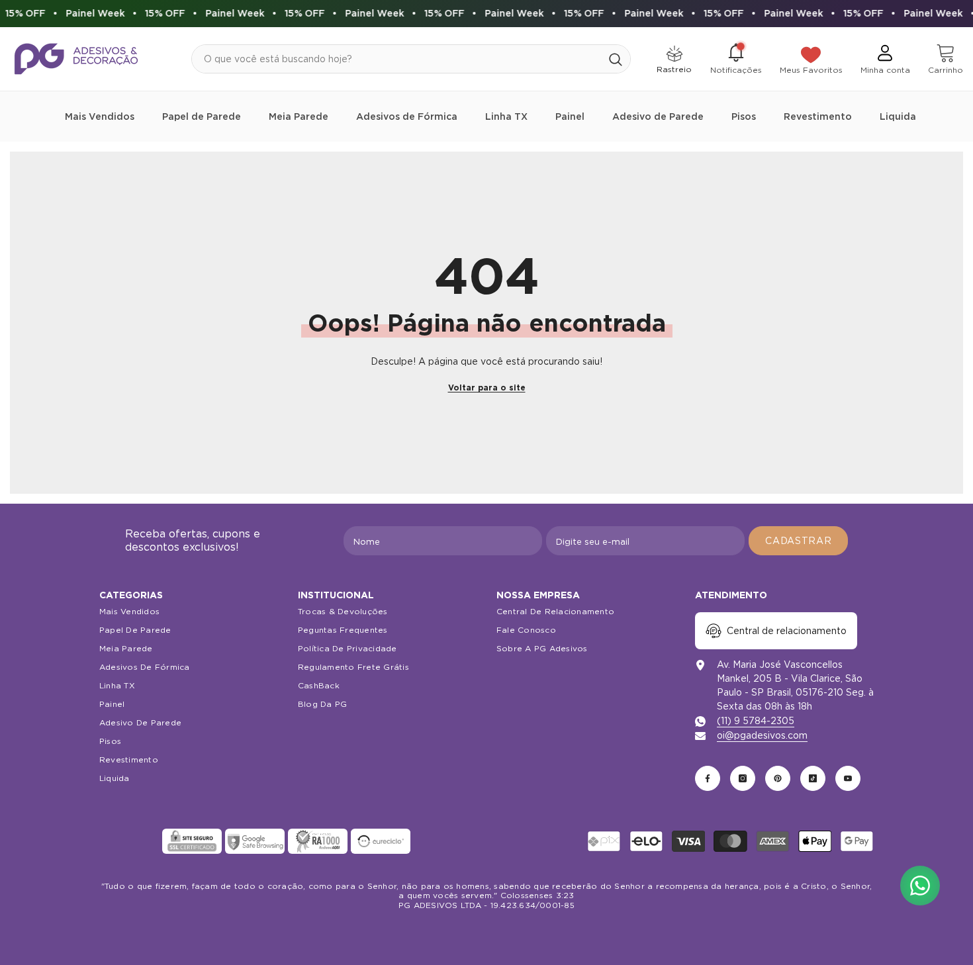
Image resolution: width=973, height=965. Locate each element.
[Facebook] (707, 778)
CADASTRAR (798, 540)
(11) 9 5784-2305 (755, 720)
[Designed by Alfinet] (486, 932)
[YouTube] (847, 778)
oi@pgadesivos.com (762, 735)
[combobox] (396, 59)
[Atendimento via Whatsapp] (920, 885)
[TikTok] (812, 778)
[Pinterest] (777, 778)
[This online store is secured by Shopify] (129, 841)
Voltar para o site (487, 387)
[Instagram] (742, 778)
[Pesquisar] (411, 59)
